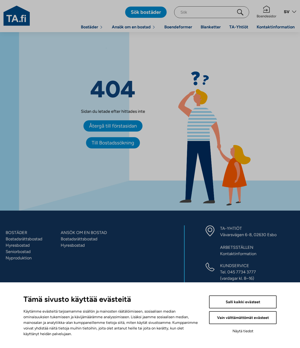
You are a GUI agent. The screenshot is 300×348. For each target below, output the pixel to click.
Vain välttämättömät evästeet (243, 317)
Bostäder (89, 27)
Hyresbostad (18, 245)
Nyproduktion (19, 258)
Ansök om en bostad (131, 27)
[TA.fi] (17, 15)
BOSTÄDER (16, 232)
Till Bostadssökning (113, 143)
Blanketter (211, 27)
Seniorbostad (18, 251)
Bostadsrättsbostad (24, 239)
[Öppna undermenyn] (101, 27)
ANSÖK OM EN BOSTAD (84, 232)
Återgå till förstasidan (113, 126)
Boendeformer (178, 27)
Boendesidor (266, 16)
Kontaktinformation (276, 27)
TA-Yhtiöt (238, 27)
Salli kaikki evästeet (243, 302)
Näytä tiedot (242, 331)
